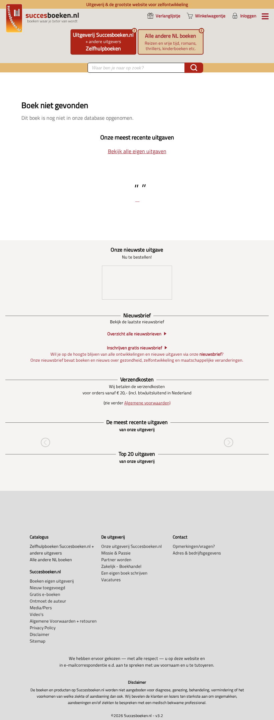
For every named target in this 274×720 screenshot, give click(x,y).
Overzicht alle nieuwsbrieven (134, 334)
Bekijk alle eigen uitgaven (137, 151)
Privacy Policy (42, 627)
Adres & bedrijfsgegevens (197, 553)
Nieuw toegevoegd (47, 587)
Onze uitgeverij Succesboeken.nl (131, 546)
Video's (36, 614)
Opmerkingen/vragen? (194, 546)
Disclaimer (39, 634)
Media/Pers (41, 607)
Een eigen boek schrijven (124, 573)
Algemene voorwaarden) (147, 402)
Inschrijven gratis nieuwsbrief (134, 348)
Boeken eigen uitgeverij (52, 581)
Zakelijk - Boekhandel (121, 566)
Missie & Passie (116, 553)
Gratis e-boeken (45, 594)
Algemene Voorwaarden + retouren (63, 621)
